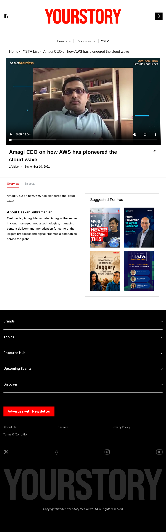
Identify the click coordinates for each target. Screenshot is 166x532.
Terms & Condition (16, 434)
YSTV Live (31, 51)
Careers (63, 427)
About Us (9, 427)
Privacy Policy (121, 427)
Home (13, 51)
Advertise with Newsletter (29, 411)
